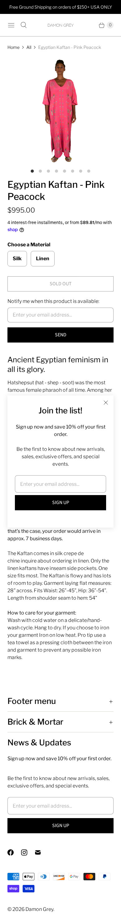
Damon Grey (39, 909)
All (28, 47)
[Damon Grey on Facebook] (14, 852)
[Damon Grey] (60, 25)
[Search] (23, 25)
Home (13, 47)
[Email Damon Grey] (41, 852)
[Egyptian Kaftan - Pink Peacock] (60, 111)
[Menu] (11, 25)
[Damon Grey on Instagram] (28, 852)
